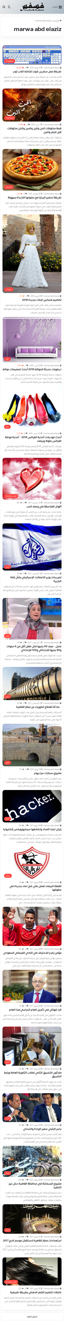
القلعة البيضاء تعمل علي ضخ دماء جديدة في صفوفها (35, 888)
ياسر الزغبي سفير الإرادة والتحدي (42, 1129)
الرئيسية (56, 20)
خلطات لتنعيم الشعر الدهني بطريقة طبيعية (36, 1292)
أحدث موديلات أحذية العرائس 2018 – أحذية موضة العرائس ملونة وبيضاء (33, 439)
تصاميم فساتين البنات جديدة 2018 (42, 300)
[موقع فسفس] (32, 6)
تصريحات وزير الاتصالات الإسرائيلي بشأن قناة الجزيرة (36, 579)
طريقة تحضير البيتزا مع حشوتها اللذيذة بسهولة (35, 197)
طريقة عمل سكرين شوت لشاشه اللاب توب (37, 71)
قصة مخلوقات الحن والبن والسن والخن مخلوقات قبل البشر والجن (34, 130)
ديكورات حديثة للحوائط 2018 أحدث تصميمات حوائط (32, 369)
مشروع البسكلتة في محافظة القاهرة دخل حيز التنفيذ (35, 1186)
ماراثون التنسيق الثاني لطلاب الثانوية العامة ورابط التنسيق (33, 1075)
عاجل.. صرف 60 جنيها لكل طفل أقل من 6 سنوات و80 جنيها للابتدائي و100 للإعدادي (34, 648)
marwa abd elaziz (51, 67)
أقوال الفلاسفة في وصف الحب (44, 506)
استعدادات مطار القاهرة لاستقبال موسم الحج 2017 (32, 1240)
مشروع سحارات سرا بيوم (48, 773)
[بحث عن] (3, 7)
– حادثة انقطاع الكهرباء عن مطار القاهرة (39, 707)
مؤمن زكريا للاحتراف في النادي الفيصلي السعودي (32, 953)
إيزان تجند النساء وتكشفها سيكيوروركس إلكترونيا (32, 829)
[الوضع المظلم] (9, 7)
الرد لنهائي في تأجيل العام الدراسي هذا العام (35, 1010)
